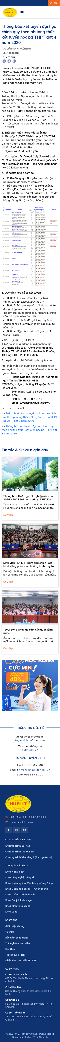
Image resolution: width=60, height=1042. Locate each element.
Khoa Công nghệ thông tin (20, 877)
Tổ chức (9, 931)
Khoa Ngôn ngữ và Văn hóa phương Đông (29, 883)
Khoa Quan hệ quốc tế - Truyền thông (26, 888)
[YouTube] (16, 830)
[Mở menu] (22, 12)
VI (51, 3)
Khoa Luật (11, 911)
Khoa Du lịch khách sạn (18, 900)
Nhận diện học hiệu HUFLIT (20, 960)
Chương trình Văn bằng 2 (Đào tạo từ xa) (28, 857)
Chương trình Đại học (17, 845)
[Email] (24, 830)
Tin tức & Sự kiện (15, 954)
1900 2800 (35, 765)
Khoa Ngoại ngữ (14, 871)
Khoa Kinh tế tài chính (17, 905)
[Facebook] (8, 830)
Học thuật (10, 949)
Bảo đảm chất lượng (16, 937)
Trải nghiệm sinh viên (17, 943)
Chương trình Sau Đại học (19, 851)
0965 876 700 (33, 774)
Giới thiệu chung (14, 926)
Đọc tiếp (8, 514)
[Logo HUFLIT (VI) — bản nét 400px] (10, 12)
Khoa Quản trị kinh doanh (20, 894)
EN (55, 3)
